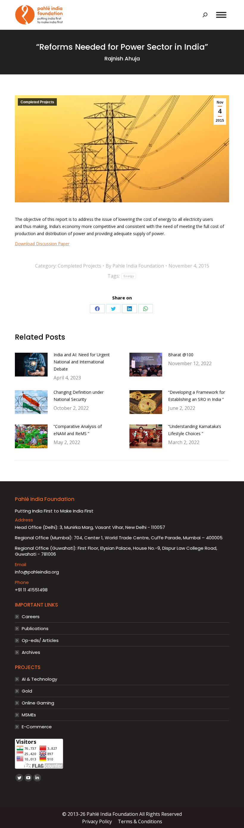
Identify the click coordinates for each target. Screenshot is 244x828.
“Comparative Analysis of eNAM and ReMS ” (78, 430)
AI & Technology (39, 679)
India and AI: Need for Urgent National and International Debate (82, 362)
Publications (35, 629)
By (135, 266)
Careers (31, 617)
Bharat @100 (180, 354)
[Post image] (31, 364)
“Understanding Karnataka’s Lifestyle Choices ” (194, 430)
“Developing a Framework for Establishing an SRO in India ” (196, 395)
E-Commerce (37, 727)
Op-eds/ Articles (40, 640)
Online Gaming (38, 703)
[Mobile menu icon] (221, 14)
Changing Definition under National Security (79, 395)
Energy (128, 276)
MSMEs (29, 715)
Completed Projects (37, 102)
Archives (31, 652)
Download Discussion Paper (42, 243)
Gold (27, 691)
